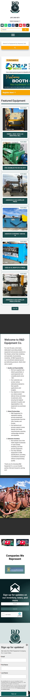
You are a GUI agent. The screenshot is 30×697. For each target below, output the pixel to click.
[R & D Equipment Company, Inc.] (15, 636)
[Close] (27, 645)
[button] (3, 510)
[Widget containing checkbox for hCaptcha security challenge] (11, 614)
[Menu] (13, 35)
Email (3, 656)
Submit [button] (15, 609)
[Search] (15, 47)
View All (15, 308)
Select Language (14, 21)
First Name (4, 664)
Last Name (4, 673)
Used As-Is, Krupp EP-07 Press (15, 267)
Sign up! (13, 694)
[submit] (25, 29)
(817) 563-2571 (15, 17)
